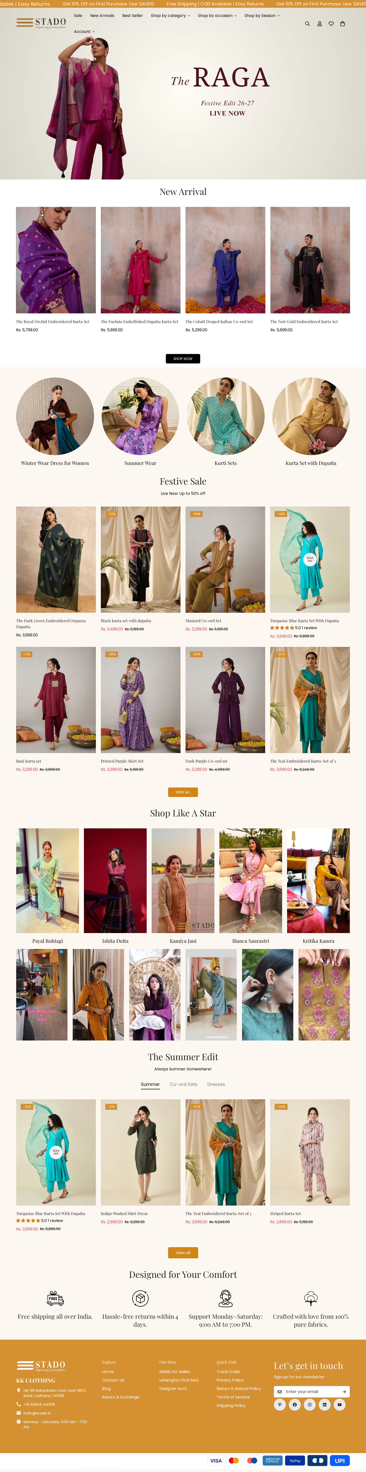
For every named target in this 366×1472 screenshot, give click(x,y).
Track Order (229, 1372)
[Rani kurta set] (56, 700)
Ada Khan (48, 940)
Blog (106, 1388)
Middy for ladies (174, 1372)
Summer (150, 1084)
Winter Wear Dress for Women (225, 462)
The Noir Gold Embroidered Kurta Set (304, 321)
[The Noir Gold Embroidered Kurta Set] (310, 260)
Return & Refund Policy (239, 1388)
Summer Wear (311, 462)
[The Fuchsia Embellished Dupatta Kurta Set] (141, 260)
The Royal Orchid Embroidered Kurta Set (52, 321)
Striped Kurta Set (285, 1213)
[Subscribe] (344, 1391)
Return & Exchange (120, 1397)
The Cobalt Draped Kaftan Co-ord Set (219, 321)
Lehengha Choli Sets (179, 1380)
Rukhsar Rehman (183, 940)
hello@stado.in (37, 1413)
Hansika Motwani (115, 940)
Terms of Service (233, 1397)
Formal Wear (55, 462)
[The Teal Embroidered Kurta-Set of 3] (310, 700)
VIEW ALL (183, 792)
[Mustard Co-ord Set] (225, 560)
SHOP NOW (183, 358)
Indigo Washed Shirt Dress (124, 1213)
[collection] (226, 416)
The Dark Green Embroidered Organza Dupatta (51, 623)
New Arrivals (102, 15)
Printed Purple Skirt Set (122, 761)
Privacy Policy (230, 1380)
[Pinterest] (280, 1405)
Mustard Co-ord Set (203, 620)
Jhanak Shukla (251, 940)
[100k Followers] (310, 1405)
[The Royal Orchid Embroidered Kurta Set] (56, 260)
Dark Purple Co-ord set (206, 761)
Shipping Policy (231, 1405)
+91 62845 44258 (39, 1404)
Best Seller (132, 15)
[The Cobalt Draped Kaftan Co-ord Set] (225, 260)
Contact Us (113, 1380)
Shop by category (168, 15)
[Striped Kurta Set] (310, 1152)
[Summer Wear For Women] (311, 416)
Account (82, 31)
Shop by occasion (215, 15)
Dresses (216, 1084)
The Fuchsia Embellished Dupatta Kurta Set (139, 321)
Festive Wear (140, 462)
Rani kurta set (28, 761)
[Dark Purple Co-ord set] (225, 700)
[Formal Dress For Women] (55, 416)
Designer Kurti (173, 1388)
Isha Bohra (318, 940)
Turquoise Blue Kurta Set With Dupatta (304, 620)
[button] (342, 23)
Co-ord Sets (183, 1084)
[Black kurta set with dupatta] (141, 560)
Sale (78, 15)
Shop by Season (260, 15)
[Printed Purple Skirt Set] (141, 700)
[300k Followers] (295, 1405)
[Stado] (41, 24)
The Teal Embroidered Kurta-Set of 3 (303, 761)
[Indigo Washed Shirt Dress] (141, 1152)
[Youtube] (340, 1405)
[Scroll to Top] (356, 1445)
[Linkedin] (325, 1405)
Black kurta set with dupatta (126, 620)
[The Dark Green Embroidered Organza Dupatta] (56, 560)
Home (108, 1372)
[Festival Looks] (141, 416)
